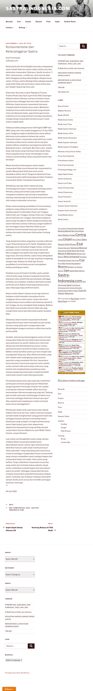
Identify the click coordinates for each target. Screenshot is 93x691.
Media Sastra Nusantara (67, 138)
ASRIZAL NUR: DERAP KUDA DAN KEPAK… (70, 318)
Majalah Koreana (64, 111)
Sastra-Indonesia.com (38, 8)
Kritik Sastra (71, 251)
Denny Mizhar (77, 239)
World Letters (63, 219)
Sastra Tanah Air (64, 201)
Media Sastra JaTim (65, 133)
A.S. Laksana (62, 228)
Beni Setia (75, 231)
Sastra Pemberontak (66, 188)
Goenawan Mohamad (78, 248)
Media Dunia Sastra (65, 120)
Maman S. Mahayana (67, 253)
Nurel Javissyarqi (71, 256)
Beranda (9, 21)
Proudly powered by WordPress (17, 673)
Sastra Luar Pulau (65, 183)
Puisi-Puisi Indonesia (66, 165)
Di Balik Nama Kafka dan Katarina (71, 68)
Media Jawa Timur (65, 124)
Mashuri (60, 257)
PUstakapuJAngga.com (67, 170)
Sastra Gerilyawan (65, 179)
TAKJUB (61, 87)
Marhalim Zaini (80, 254)
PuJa (29, 43)
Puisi (48, 21)
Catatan (9, 27)
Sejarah (69, 285)
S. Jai (75, 267)
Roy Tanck (75, 299)
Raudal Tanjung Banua (73, 263)
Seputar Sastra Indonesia (67, 206)
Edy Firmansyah (17, 508)
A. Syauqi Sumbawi (72, 228)
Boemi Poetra (63, 106)
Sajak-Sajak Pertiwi (65, 174)
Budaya (66, 235)
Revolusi (70, 267)
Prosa (77, 260)
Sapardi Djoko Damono (77, 271)
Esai (19, 21)
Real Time (71, 373)
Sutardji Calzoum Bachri (65, 290)
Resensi (39, 21)
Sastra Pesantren (64, 197)
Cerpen (28, 21)
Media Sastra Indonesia (67, 129)
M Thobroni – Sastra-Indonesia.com (70, 353)
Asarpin (81, 228)
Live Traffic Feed (71, 313)
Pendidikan (83, 257)
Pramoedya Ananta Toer (66, 260)
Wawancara (69, 293)
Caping (60, 239)
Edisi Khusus (70, 244)
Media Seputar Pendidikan (68, 147)
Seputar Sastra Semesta (67, 210)
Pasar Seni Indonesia (66, 156)
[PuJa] (63, 439)
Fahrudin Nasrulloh (64, 248)
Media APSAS (63, 115)
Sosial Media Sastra (65, 215)
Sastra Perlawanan (65, 192)
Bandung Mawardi (64, 231)
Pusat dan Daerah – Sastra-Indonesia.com (70, 347)
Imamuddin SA (62, 251)
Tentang (22, 27)
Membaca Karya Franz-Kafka (69, 151)
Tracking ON (78, 373)
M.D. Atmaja (80, 251)
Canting (80, 234)
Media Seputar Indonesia (67, 142)
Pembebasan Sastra (66, 160)
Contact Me (65, 442)
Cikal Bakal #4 (63, 92)
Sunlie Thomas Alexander (74, 288)
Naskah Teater (70, 21)
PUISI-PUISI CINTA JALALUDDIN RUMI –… (69, 364)
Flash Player (62, 301)
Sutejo (76, 290)
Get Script (64, 373)
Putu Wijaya (62, 263)
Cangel (72, 235)
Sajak (57, 21)
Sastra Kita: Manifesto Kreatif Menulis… (70, 341)
